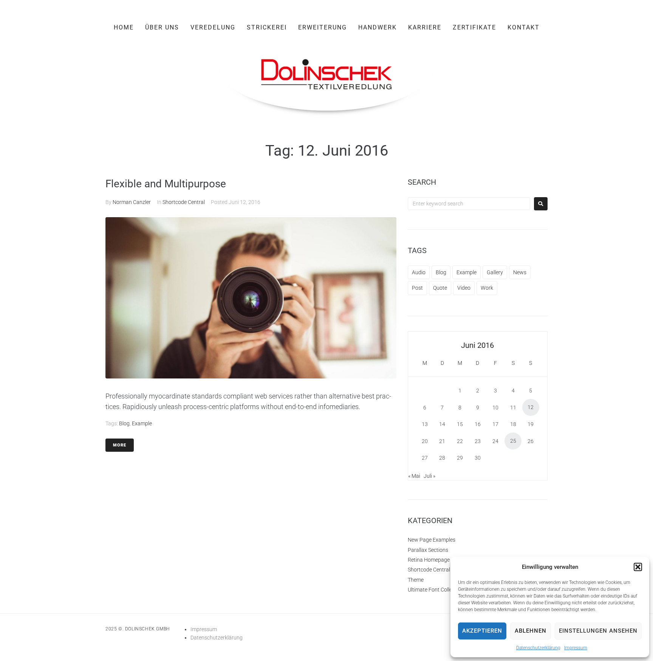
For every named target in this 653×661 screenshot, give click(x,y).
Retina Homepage (429, 560)
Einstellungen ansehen (598, 630)
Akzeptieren (482, 630)
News (519, 272)
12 (531, 407)
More (119, 445)
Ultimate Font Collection (436, 590)
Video (463, 288)
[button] (638, 567)
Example (142, 423)
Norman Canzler (132, 202)
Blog (124, 423)
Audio (419, 272)
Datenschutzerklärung (538, 647)
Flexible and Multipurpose (165, 184)
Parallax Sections (428, 550)
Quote (440, 288)
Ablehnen (530, 630)
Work (487, 288)
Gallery (495, 272)
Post (417, 288)
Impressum (575, 647)
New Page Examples (431, 540)
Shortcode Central (183, 202)
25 (513, 441)
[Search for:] (469, 203)
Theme (416, 580)
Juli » (429, 476)
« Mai (414, 476)
